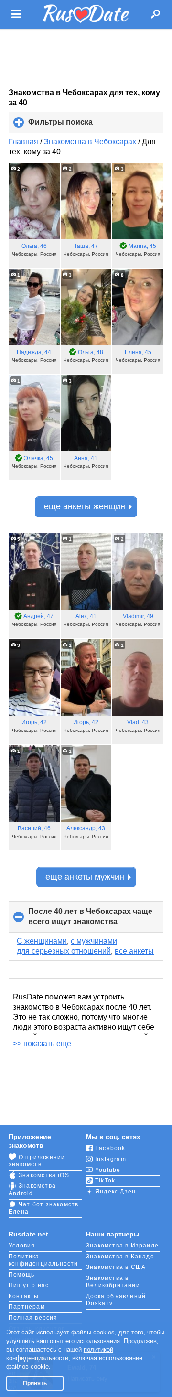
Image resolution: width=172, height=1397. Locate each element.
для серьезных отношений (64, 951)
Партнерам (27, 1306)
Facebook (110, 1148)
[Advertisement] (86, 58)
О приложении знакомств (37, 1161)
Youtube (107, 1170)
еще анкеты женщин (84, 506)
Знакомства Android (32, 1189)
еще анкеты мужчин (84, 876)
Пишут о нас (29, 1285)
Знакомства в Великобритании (113, 1282)
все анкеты (134, 951)
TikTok (105, 1180)
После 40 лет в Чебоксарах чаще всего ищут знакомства (90, 920)
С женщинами (42, 941)
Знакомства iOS (44, 1175)
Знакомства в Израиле (122, 1245)
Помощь (21, 1274)
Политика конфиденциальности (43, 1260)
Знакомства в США (116, 1267)
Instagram (110, 1159)
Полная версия (33, 1317)
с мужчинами (94, 941)
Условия (22, 1245)
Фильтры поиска (76, 125)
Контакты (24, 1296)
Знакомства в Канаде (120, 1256)
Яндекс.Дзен (115, 1191)
